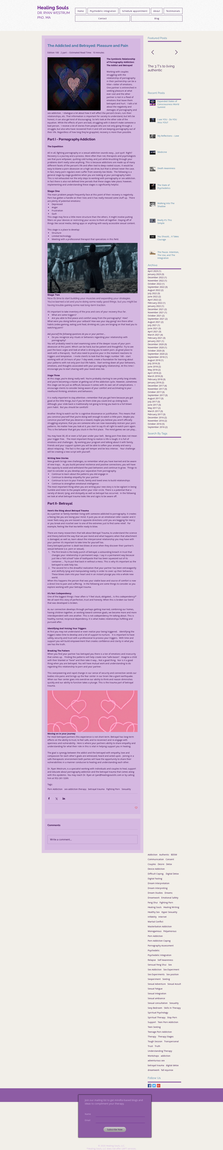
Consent (170, 859)
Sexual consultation (158, 1003)
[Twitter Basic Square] (154, 1085)
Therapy (152, 1036)
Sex (170, 964)
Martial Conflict (155, 921)
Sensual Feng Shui (157, 964)
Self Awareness (165, 960)
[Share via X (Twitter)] (56, 798)
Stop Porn (172, 1017)
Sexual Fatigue (155, 988)
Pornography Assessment (161, 945)
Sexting (166, 979)
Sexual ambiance (156, 998)
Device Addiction (156, 868)
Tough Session (155, 1041)
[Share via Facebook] (48, 798)
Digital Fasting (155, 878)
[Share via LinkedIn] (63, 798)
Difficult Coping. (156, 873)
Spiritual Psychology (158, 1012)
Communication (156, 859)
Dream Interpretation (158, 883)
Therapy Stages (166, 1036)
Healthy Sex (154, 912)
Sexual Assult (174, 983)
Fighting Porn (113, 789)
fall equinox (167, 1070)
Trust (150, 1046)
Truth (157, 1046)
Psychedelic (154, 950)
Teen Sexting (154, 1027)
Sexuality (126, 789)
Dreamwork (153, 897)
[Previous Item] (152, 52)
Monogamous (155, 931)
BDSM (174, 854)
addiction (165, 1055)
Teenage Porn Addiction (160, 1031)
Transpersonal (171, 1041)
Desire (161, 864)
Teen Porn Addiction (168, 1022)
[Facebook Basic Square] (149, 1085)
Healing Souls (155, 907)
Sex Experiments (156, 974)
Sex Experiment (171, 969)
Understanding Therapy (160, 1050)
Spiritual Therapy (156, 1017)
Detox (169, 864)
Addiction (152, 854)
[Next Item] (176, 52)
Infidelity (152, 916)
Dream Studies (155, 892)
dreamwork (153, 1070)
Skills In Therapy (172, 1007)
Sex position (172, 974)
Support (152, 1022)
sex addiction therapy (75, 789)
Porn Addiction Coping (159, 940)
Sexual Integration (157, 993)
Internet (162, 916)
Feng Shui (153, 902)
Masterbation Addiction (160, 926)
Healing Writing (171, 907)
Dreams (168, 892)
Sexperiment (154, 979)
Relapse (152, 960)
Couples (152, 864)
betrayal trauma (96, 789)
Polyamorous (169, 931)
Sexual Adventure (157, 983)
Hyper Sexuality (169, 912)
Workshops (153, 1055)
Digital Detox (172, 873)
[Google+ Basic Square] (158, 1085)
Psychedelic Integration (159, 955)
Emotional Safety (169, 897)
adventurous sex (156, 1060)
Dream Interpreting (157, 888)
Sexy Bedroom (155, 1007)
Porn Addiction (55, 789)
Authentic (164, 854)
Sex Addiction (155, 969)
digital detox (172, 1065)
